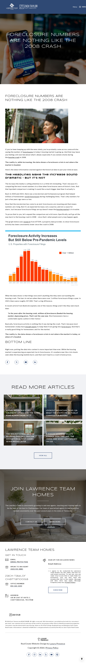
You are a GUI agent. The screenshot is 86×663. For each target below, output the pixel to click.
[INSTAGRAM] (34, 654)
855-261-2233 (16, 586)
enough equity (31, 327)
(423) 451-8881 (16, 569)
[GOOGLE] (57, 654)
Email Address (54, 564)
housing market (62, 209)
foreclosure (66, 327)
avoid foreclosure (32, 197)
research (26, 222)
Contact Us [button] (31, 522)
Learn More (54, 522)
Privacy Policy (70, 582)
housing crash (13, 157)
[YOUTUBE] (51, 654)
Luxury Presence (57, 643)
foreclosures (28, 152)
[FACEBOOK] (29, 654)
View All (43, 455)
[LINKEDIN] (40, 654)
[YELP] (46, 654)
